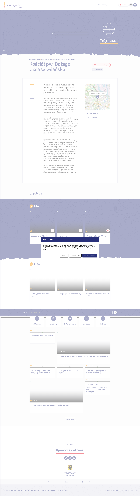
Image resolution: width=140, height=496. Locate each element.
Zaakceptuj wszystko (90, 256)
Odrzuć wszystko (75, 256)
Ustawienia (64, 256)
